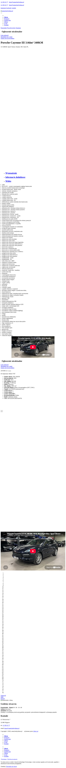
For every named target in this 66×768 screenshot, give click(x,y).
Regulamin (4, 759)
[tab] (34, 173)
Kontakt (6, 25)
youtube (14, 8)
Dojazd (3, 698)
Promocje (6, 19)
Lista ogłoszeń (5, 35)
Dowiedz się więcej (11, 766)
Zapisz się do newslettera (7, 38)
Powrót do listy (11, 28)
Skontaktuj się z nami (6, 37)
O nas (5, 23)
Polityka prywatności (12, 759)
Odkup (6, 22)
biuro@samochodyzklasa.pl (16, 2)
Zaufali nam (7, 20)
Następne (18, 28)
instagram (3, 8)
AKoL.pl (35, 731)
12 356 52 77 (4, 2)
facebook (8, 8)
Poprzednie (4, 28)
